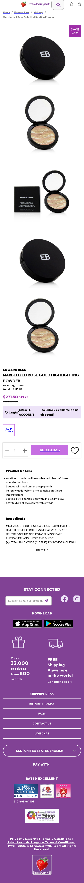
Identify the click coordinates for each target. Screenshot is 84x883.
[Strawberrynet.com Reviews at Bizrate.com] (26, 797)
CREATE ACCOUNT (27, 412)
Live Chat (42, 733)
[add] (25, 450)
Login (13, 412)
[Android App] (58, 626)
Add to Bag (50, 450)
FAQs (42, 713)
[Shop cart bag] (79, 4)
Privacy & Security (24, 839)
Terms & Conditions (56, 839)
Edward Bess (14, 370)
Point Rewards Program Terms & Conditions (41, 842)
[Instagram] (76, 599)
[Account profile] (71, 4)
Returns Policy (42, 703)
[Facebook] (64, 599)
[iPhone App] (27, 626)
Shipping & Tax (42, 693)
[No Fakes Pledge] (63, 795)
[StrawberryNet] (35, 4)
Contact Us (42, 723)
